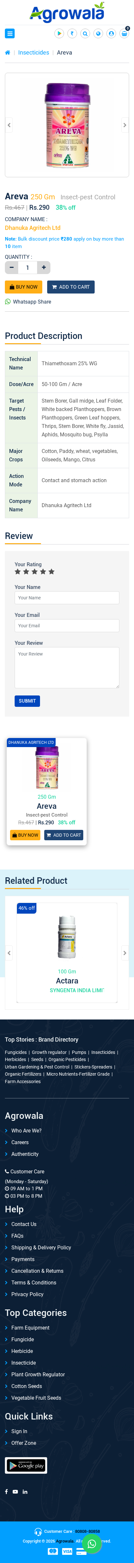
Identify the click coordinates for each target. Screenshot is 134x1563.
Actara (67, 980)
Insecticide (23, 1363)
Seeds (37, 1059)
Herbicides (15, 1059)
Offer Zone (23, 1443)
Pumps (79, 1052)
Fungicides (16, 1052)
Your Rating (28, 564)
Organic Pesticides (67, 1059)
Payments (22, 1259)
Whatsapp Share (32, 302)
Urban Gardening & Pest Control (37, 1066)
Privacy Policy (27, 1294)
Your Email (27, 615)
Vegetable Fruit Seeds (36, 1398)
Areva (64, 52)
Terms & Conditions (33, 1283)
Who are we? (26, 1131)
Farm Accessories (23, 1081)
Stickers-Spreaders (93, 1066)
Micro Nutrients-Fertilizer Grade (78, 1074)
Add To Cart (74, 287)
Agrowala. (65, 1541)
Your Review (29, 643)
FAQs (17, 1236)
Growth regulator (49, 1052)
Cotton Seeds (26, 1386)
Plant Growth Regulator (38, 1374)
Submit (27, 701)
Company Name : (26, 219)
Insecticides (33, 52)
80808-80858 (87, 1531)
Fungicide (22, 1339)
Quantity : (18, 257)
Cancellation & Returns (37, 1271)
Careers (20, 1142)
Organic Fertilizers (23, 1074)
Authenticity (25, 1154)
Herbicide (22, 1351)
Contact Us (23, 1224)
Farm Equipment (30, 1328)
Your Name (27, 587)
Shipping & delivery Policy (41, 1247)
